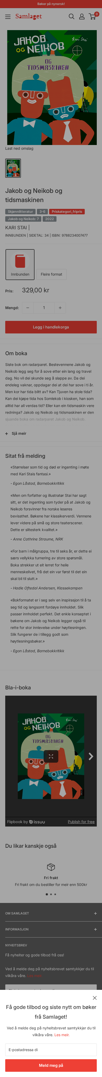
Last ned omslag (19, 148)
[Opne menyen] (7, 17)
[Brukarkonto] (81, 16)
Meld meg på (51, 1065)
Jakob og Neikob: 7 (23, 219)
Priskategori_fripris (67, 211)
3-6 (42, 211)
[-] (27, 307)
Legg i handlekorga (51, 327)
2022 (49, 219)
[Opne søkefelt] (72, 16)
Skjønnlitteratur (20, 211)
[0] (92, 16)
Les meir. (62, 1035)
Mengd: (12, 307)
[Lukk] (95, 997)
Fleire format (51, 274)
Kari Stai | (17, 227)
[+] (60, 307)
